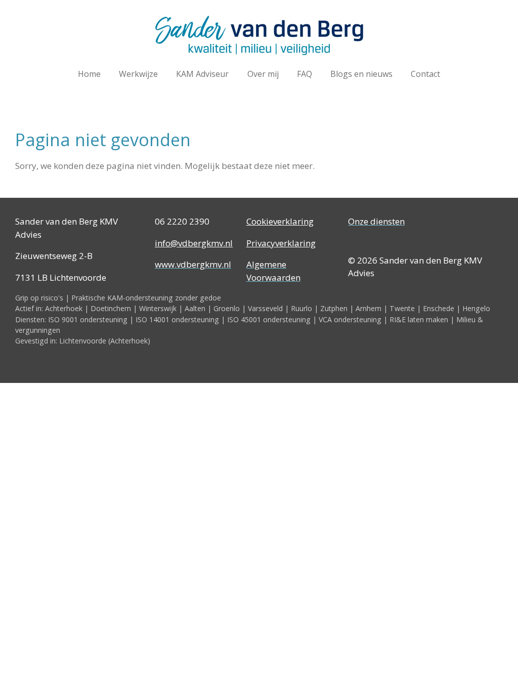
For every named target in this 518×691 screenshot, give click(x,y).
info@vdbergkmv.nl (194, 243)
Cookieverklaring (280, 221)
